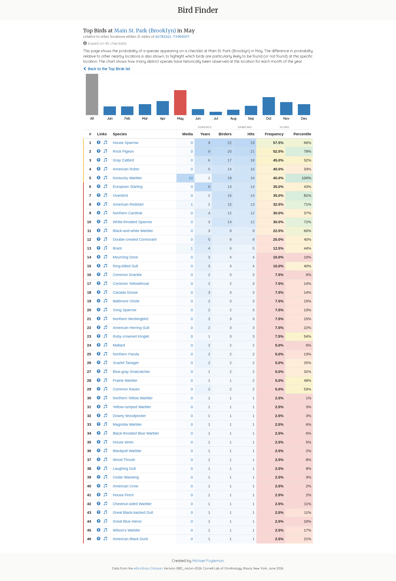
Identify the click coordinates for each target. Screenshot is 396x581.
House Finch (123, 495)
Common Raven (126, 389)
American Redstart (128, 204)
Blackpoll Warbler (127, 451)
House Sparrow (125, 143)
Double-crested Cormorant (135, 239)
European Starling (128, 187)
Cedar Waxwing (126, 477)
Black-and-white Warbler (133, 231)
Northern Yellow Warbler (133, 398)
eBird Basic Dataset (148, 568)
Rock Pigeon (123, 151)
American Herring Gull (131, 328)
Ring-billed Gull (125, 266)
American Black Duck (130, 539)
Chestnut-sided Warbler (132, 504)
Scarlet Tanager (126, 363)
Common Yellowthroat (131, 284)
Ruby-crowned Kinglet (131, 336)
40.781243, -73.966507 (172, 37)
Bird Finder (198, 10)
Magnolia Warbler (127, 424)
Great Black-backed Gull (133, 512)
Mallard (119, 345)
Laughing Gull (124, 469)
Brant (117, 248)
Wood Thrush (124, 460)
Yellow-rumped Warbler (132, 407)
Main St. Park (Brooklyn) (145, 30)
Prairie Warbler (125, 380)
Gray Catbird (123, 160)
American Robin (126, 169)
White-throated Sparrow (132, 222)
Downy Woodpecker (129, 416)
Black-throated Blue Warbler (136, 433)
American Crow (125, 486)
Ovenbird (120, 195)
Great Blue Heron (127, 521)
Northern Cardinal (127, 213)
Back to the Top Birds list (108, 68)
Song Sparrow (124, 310)
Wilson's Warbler (126, 530)
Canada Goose (125, 292)
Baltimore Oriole (126, 301)
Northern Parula (126, 354)
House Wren (123, 442)
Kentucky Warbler (127, 178)
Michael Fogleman (208, 560)
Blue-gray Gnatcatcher (131, 372)
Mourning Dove (125, 257)
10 (191, 178)
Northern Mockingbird (130, 319)
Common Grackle (127, 275)
